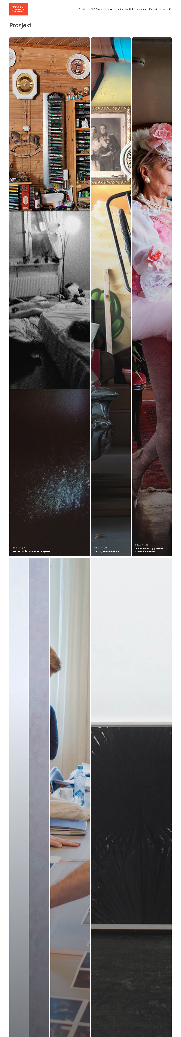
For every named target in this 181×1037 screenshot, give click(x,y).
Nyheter (15, 548)
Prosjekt (22, 548)
